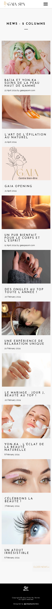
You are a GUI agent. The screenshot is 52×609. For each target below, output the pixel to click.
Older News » (41, 567)
